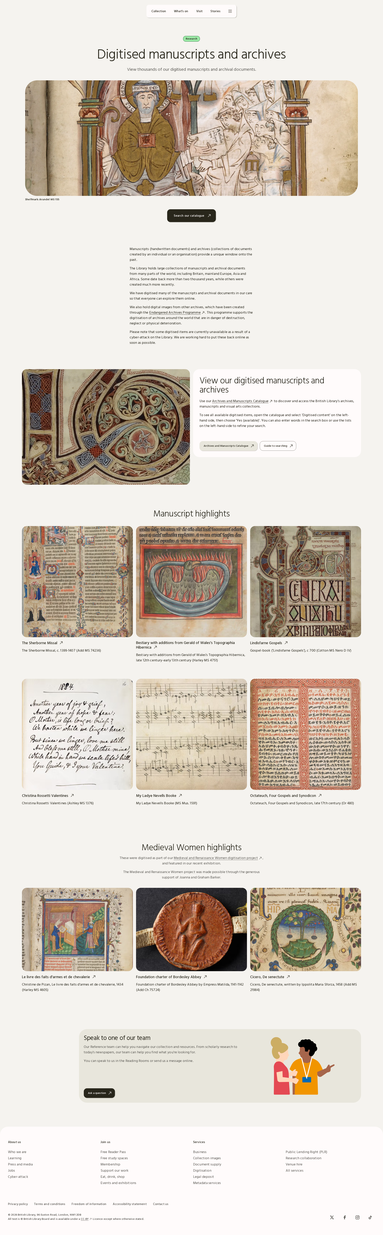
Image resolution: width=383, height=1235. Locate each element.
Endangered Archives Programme (175, 312)
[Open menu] (230, 11)
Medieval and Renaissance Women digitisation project (216, 857)
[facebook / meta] (344, 1217)
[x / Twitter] (332, 1217)
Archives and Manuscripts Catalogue (240, 401)
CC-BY (85, 1219)
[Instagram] (357, 1217)
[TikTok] (370, 1217)
